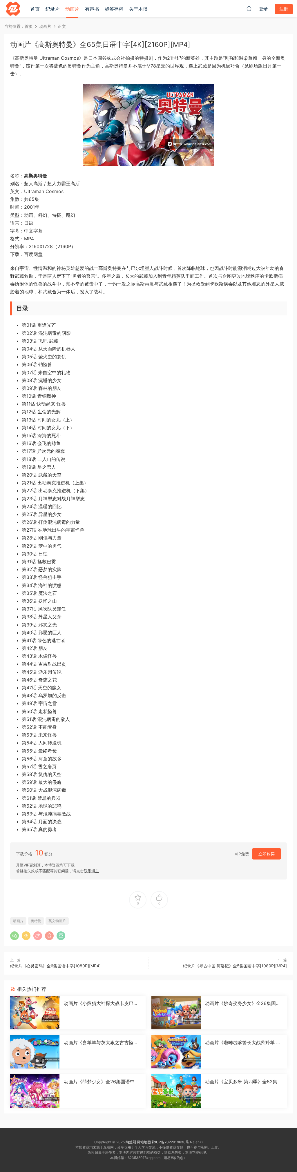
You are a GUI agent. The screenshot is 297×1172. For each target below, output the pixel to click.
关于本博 (138, 9)
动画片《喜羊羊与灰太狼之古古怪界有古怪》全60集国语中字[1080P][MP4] (101, 1042)
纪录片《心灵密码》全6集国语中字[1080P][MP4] (55, 965)
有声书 (92, 9)
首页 (35, 9)
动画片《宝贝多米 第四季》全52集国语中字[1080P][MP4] (243, 1081)
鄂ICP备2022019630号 (170, 1142)
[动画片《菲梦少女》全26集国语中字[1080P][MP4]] (34, 1091)
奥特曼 (36, 921)
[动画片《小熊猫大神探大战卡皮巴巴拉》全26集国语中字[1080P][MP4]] (34, 1012)
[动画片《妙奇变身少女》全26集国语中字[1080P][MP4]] (176, 1012)
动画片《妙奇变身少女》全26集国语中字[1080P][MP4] (242, 1003)
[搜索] (249, 9)
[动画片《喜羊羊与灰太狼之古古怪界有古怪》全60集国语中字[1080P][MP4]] (34, 1052)
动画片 (72, 9)
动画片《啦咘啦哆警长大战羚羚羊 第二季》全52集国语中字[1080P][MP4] (243, 1042)
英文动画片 (57, 921)
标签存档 (114, 9)
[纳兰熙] (13, 8)
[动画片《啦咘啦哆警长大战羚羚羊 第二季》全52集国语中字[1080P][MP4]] (176, 1052)
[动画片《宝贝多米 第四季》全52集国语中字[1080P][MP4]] (176, 1091)
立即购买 (266, 853)
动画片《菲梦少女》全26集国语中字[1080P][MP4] (101, 1081)
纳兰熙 (131, 1142)
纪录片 (52, 9)
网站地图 (144, 1142)
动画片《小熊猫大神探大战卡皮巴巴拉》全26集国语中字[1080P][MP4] (101, 1003)
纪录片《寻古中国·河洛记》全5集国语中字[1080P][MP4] (235, 965)
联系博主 (91, 870)
